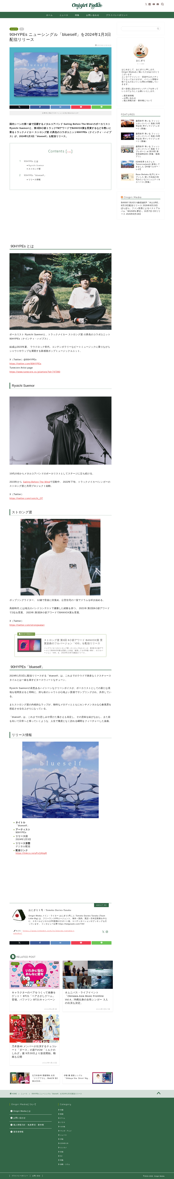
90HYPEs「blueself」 (35, 175)
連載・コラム (65, 1164)
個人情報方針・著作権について (138, 101)
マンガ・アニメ (66, 1131)
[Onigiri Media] (87, 9)
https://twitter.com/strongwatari (27, 625)
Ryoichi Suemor (36, 165)
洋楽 (61, 1139)
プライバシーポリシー (117, 15)
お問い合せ (36, 1176)
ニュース (64, 15)
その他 (62, 1126)
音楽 (61, 1152)
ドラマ (62, 1122)
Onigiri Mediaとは (22, 1111)
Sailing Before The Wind (36, 482)
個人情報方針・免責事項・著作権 (28, 1125)
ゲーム (62, 1118)
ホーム (49, 15)
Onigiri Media (133, 197)
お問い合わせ (92, 15)
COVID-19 (64, 1143)
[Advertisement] (60, 214)
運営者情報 (129, 96)
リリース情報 (34, 179)
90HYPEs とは (31, 161)
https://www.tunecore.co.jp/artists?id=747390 (35, 372)
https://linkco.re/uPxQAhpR (31, 853)
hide (69, 152)
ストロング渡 (34, 169)
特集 (77, 15)
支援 (61, 1110)
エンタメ (63, 1147)
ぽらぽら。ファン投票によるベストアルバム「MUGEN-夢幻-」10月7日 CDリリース (140, 211)
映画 (61, 1114)
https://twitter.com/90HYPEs (25, 363)
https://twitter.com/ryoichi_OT (26, 498)
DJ (61, 1156)
